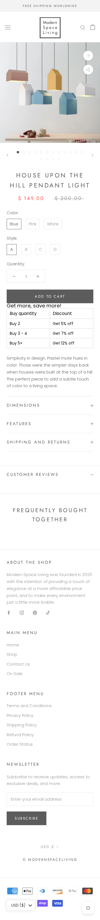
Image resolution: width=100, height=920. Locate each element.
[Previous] (7, 155)
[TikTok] (48, 612)
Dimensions (23, 405)
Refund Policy (20, 735)
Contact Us (18, 664)
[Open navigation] (8, 27)
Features (19, 424)
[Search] (82, 27)
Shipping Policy (22, 725)
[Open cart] (92, 27)
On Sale (14, 673)
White (53, 224)
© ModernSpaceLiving (50, 859)
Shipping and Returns (38, 442)
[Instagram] (22, 612)
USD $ (47, 846)
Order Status (20, 744)
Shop (12, 654)
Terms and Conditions (29, 706)
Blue (14, 224)
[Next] (92, 155)
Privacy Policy (20, 715)
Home (13, 645)
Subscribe (26, 818)
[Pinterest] (35, 612)
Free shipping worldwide (50, 6)
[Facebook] (9, 612)
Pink (32, 224)
